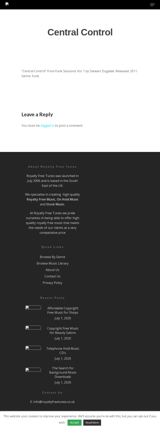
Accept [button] (74, 422)
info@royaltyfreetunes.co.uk (54, 402)
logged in (47, 125)
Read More (92, 422)
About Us (52, 270)
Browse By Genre (52, 257)
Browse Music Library (52, 263)
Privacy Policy (52, 283)
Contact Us (52, 276)
